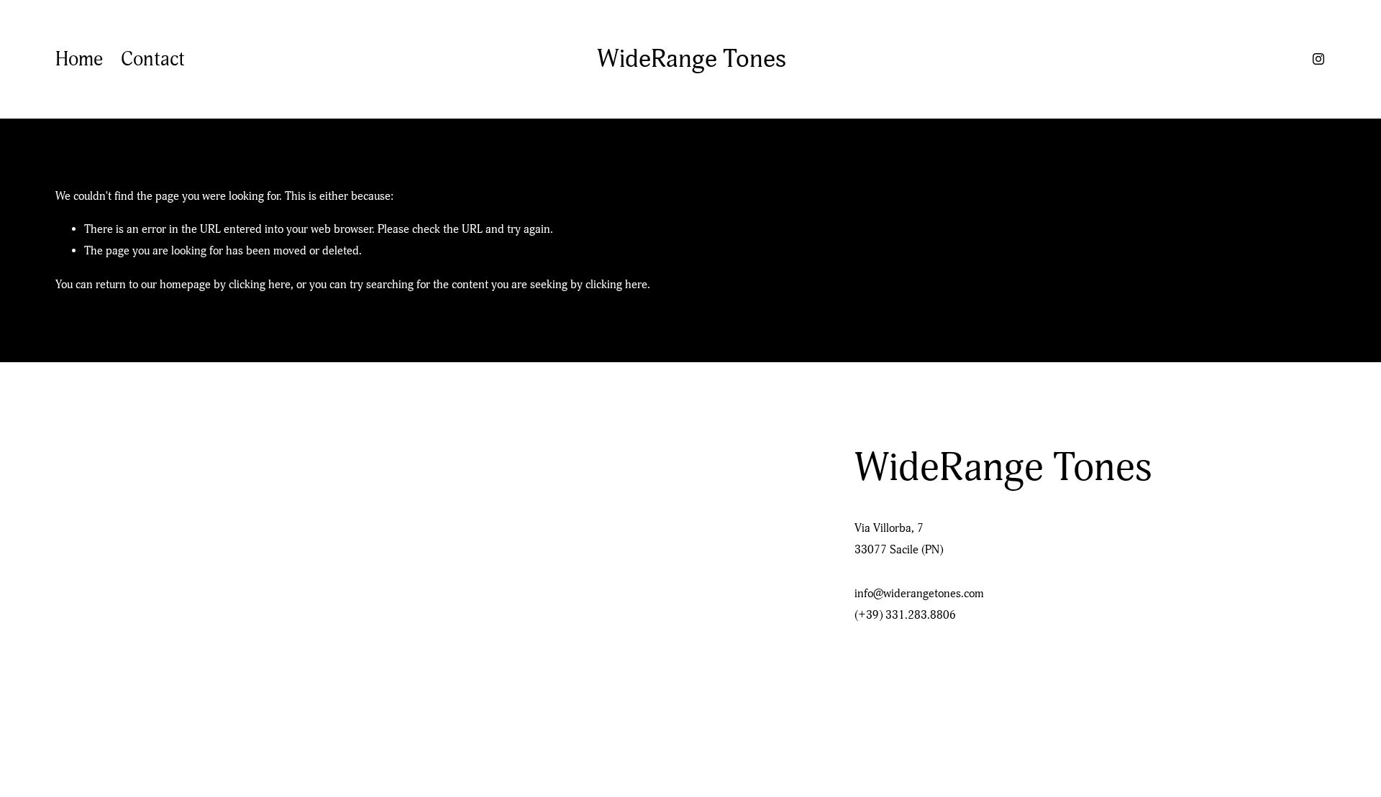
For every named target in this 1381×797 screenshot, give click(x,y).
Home (79, 59)
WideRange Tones (691, 59)
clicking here (260, 284)
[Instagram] (1318, 59)
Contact (153, 59)
